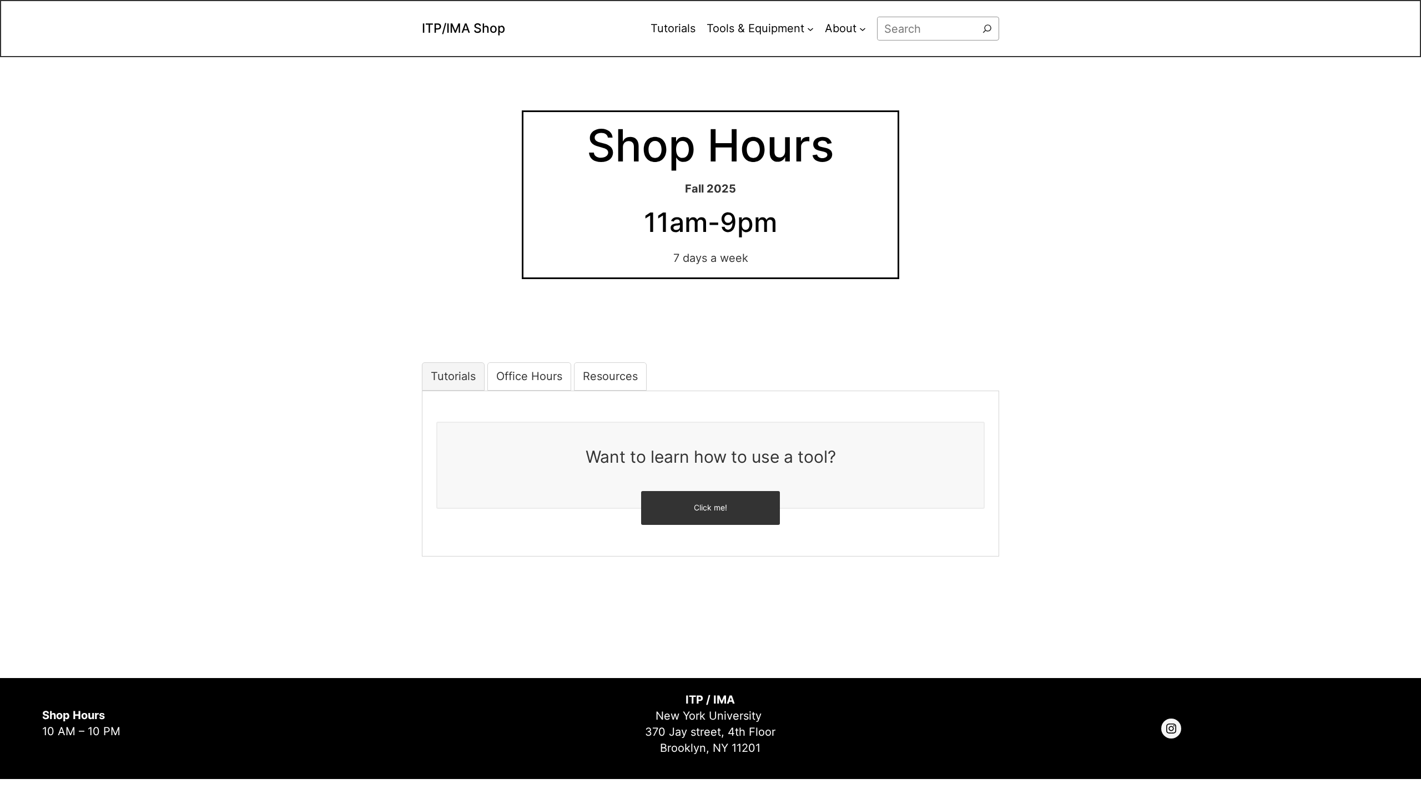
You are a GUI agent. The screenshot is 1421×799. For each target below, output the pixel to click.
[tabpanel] (710, 465)
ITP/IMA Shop (463, 28)
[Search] (987, 28)
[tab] (453, 376)
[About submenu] (862, 29)
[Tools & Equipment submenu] (810, 29)
